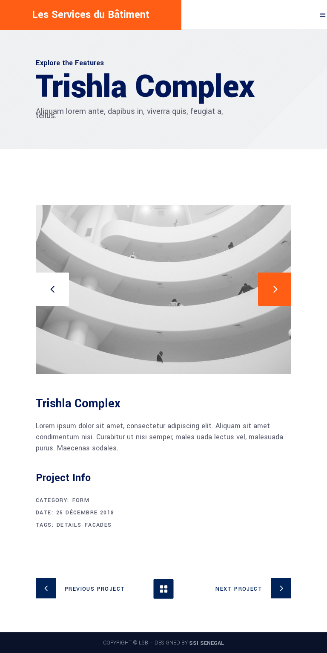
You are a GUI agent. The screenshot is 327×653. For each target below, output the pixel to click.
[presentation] (52, 289)
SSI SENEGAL (206, 643)
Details (69, 525)
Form (81, 500)
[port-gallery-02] (163, 289)
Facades (98, 525)
